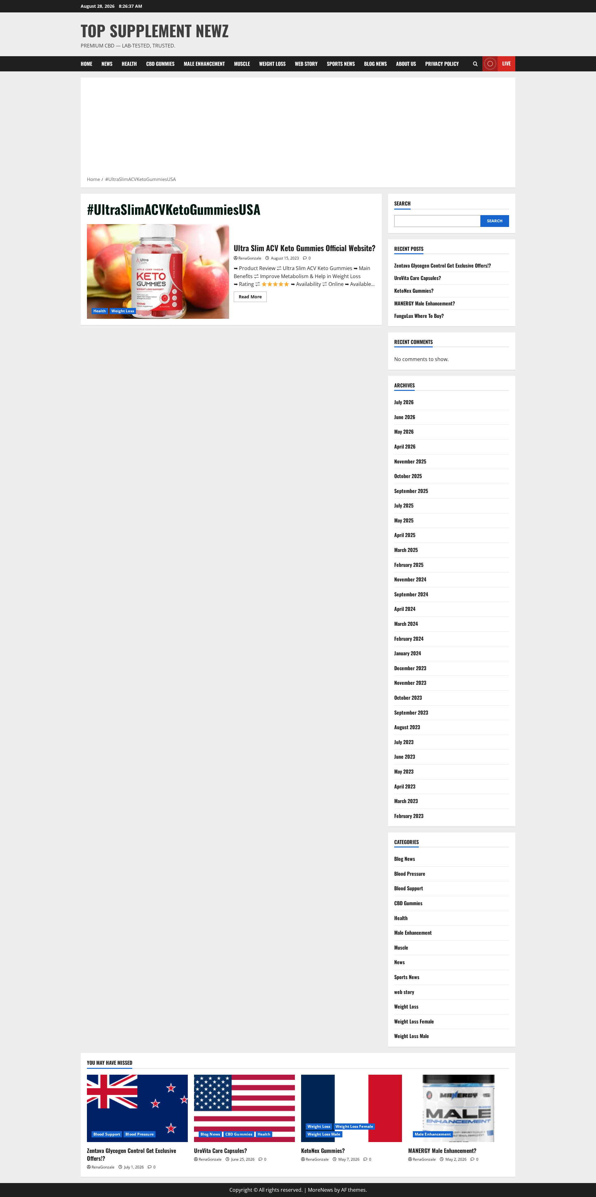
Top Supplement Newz (155, 30)
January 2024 (407, 653)
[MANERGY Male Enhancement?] (458, 1108)
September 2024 (411, 594)
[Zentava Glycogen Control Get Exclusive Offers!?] (137, 1108)
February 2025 (408, 564)
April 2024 (404, 608)
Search (402, 203)
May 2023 (403, 771)
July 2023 (403, 742)
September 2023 (411, 712)
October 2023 (408, 697)
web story (306, 63)
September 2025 (411, 491)
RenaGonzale (249, 258)
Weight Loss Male (411, 1036)
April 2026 (405, 446)
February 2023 (408, 816)
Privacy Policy (442, 63)
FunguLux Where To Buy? (419, 315)
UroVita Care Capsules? (417, 278)
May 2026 (404, 431)
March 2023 (406, 801)
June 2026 (404, 417)
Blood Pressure (409, 873)
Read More (253, 297)
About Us (406, 63)
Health (129, 63)
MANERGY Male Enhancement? (424, 303)
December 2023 (410, 668)
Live (506, 63)
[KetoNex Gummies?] (351, 1108)
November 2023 (410, 682)
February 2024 (408, 638)
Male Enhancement (204, 63)
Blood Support (408, 888)
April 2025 (404, 535)
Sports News (341, 63)
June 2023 (404, 756)
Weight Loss (272, 63)
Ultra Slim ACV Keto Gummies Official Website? (158, 271)
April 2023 (404, 786)
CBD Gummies (160, 63)
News (107, 63)
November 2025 (410, 461)
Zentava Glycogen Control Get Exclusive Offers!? (442, 265)
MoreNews (320, 1189)
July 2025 (403, 505)
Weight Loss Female (414, 1021)
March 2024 (406, 623)
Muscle (242, 63)
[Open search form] (475, 64)
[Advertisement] (298, 128)
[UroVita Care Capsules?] (244, 1108)
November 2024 (410, 579)
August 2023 (407, 727)
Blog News (375, 63)
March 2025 (406, 549)
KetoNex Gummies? (414, 290)
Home (86, 63)
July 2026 (404, 402)
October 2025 (408, 476)
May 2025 (403, 520)
